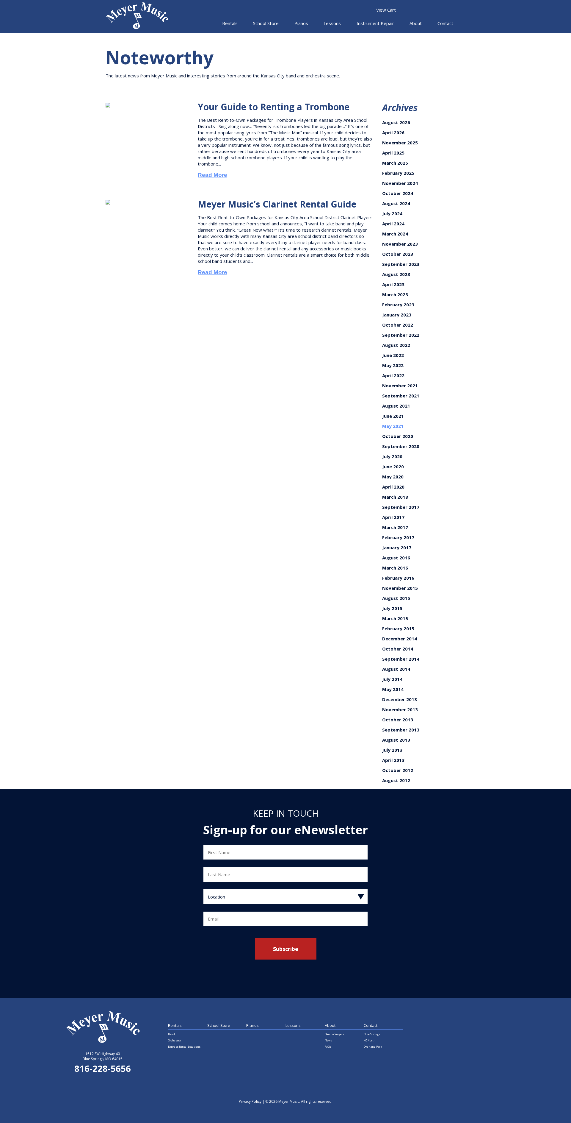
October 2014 (397, 649)
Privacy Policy (250, 1101)
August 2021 (396, 406)
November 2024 (400, 183)
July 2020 (392, 456)
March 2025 (395, 163)
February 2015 (398, 628)
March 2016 (395, 568)
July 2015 (392, 608)
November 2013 (400, 709)
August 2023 (396, 274)
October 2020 (397, 436)
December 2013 (399, 699)
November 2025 (400, 143)
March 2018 (395, 497)
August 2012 (396, 780)
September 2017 (400, 507)
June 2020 (393, 467)
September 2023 (400, 264)
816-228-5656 (102, 1068)
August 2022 (396, 345)
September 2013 (400, 730)
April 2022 (393, 375)
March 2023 (395, 294)
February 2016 (398, 578)
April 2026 (393, 132)
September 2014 (400, 659)
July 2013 (392, 750)
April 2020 (393, 487)
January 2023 (396, 315)
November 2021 (400, 386)
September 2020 (400, 446)
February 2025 (398, 173)
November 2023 (400, 244)
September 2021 (400, 396)
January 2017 (396, 547)
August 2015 (396, 598)
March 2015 (395, 618)
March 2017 (395, 527)
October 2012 (397, 770)
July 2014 (392, 679)
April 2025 (393, 153)
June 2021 (393, 416)
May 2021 (393, 426)
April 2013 (393, 760)
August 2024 (396, 203)
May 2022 (393, 365)
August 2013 (396, 740)
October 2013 (397, 720)
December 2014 (399, 639)
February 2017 (398, 537)
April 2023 (393, 284)
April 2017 (393, 517)
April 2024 (393, 224)
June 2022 (393, 355)
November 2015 (400, 588)
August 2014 (396, 669)
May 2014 (393, 689)
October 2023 (397, 254)
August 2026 (396, 122)
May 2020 (393, 477)
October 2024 (397, 193)
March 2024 (395, 234)
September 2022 (400, 335)
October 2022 (397, 325)
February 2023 (398, 305)
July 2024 (392, 213)
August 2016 (396, 558)
